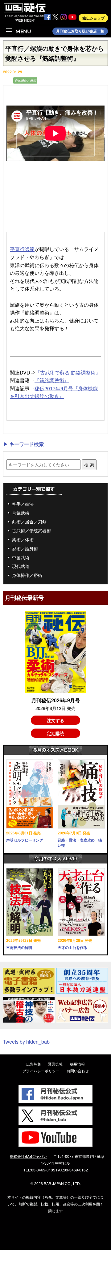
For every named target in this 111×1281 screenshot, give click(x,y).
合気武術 (20, 513)
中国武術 (20, 557)
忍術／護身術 (25, 548)
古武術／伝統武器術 (31, 530)
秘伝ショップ (93, 18)
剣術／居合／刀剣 (29, 521)
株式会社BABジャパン (28, 1156)
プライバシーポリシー (41, 1070)
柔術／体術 (23, 539)
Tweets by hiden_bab (26, 1041)
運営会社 (55, 1064)
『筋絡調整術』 (52, 380)
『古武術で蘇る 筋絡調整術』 (68, 372)
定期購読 (55, 733)
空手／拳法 (23, 504)
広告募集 (33, 1064)
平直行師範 (22, 249)
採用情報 (77, 1064)
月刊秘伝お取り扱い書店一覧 (80, 31)
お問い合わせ (78, 1070)
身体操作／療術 (25, 80)
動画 (7, 80)
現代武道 (20, 566)
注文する (55, 720)
